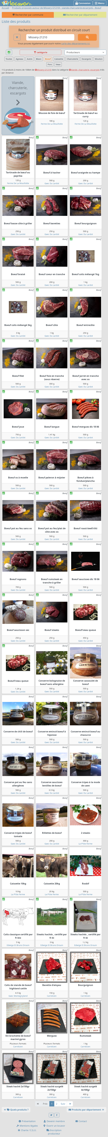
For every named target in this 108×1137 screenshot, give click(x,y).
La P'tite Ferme (85, 843)
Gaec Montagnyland (18, 996)
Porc (50, 64)
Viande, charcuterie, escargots (85, 69)
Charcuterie (72, 59)
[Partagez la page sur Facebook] (56, 1115)
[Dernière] (70, 1103)
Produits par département (86, 1109)
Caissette (58, 59)
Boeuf (48, 59)
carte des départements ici (75, 43)
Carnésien (52, 996)
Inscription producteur (55, 1132)
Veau (58, 64)
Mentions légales (28, 1125)
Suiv (63, 1103)
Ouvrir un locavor (55, 1125)
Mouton (99, 59)
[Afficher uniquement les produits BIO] (9, 52)
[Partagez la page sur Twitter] (51, 1115)
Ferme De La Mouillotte (52, 123)
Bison (38, 59)
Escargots (86, 59)
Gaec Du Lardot (52, 183)
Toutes (9, 59)
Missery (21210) (44, 69)
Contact (82, 1121)
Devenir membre (55, 1121)
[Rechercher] (87, 37)
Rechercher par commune (29, 14)
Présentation (28, 1121)
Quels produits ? (19, 1109)
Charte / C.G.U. (28, 1130)
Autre (29, 59)
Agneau (19, 59)
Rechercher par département (81, 14)
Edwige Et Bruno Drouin (18, 945)
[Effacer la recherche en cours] (17, 37)
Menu (100, 3)
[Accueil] (17, 2)
